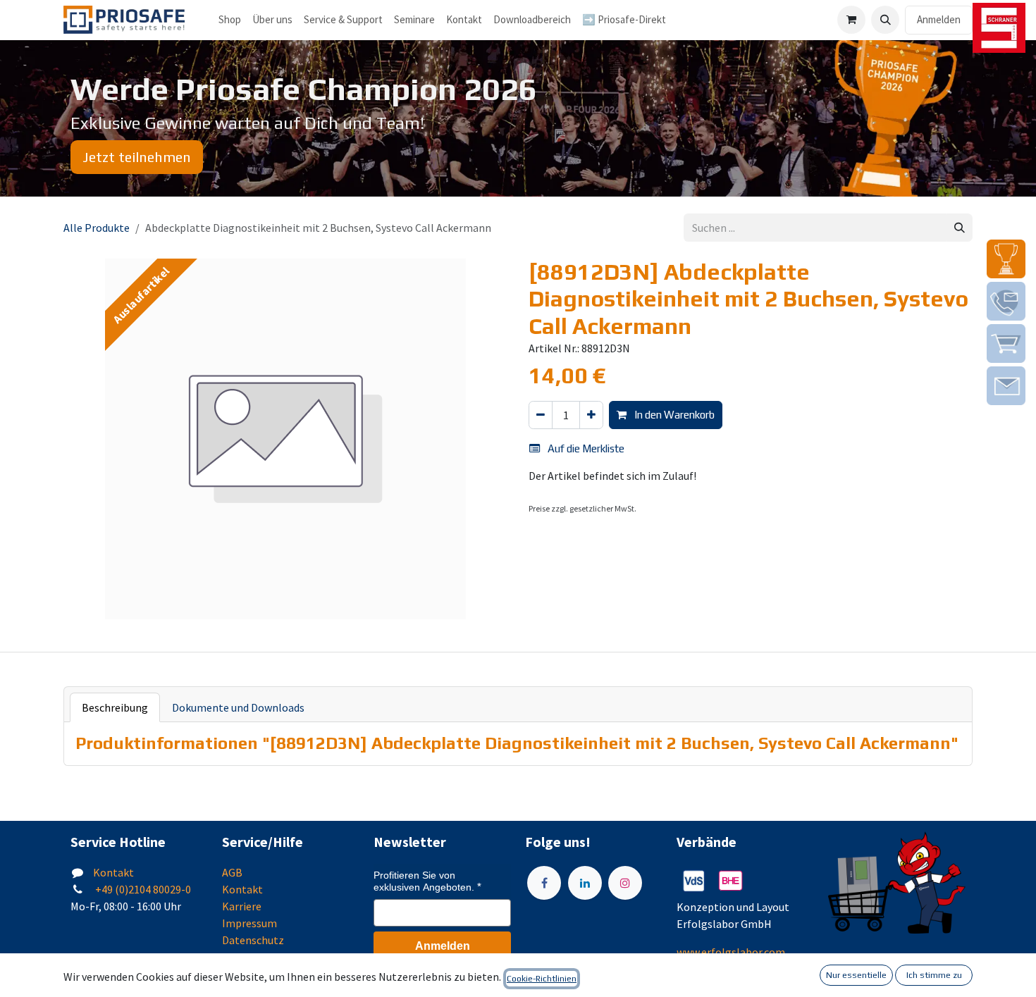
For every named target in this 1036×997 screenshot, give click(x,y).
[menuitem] (272, 20)
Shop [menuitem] (229, 19)
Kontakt (113, 872)
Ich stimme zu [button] (934, 975)
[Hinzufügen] (591, 415)
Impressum (249, 923)
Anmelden (939, 19)
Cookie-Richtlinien (541, 979)
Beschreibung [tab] (115, 707)
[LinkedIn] (585, 883)
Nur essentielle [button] (856, 975)
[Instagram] (625, 883)
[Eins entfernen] (541, 415)
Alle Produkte (96, 228)
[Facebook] (544, 883)
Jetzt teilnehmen (136, 157)
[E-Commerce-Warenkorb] (851, 20)
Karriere (241, 906)
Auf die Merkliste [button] (584, 448)
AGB (232, 872)
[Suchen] (959, 227)
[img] (1006, 259)
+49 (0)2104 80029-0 (142, 889)
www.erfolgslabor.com (731, 952)
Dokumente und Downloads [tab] (238, 707)
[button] (885, 20)
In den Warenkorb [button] (673, 415)
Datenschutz (253, 940)
